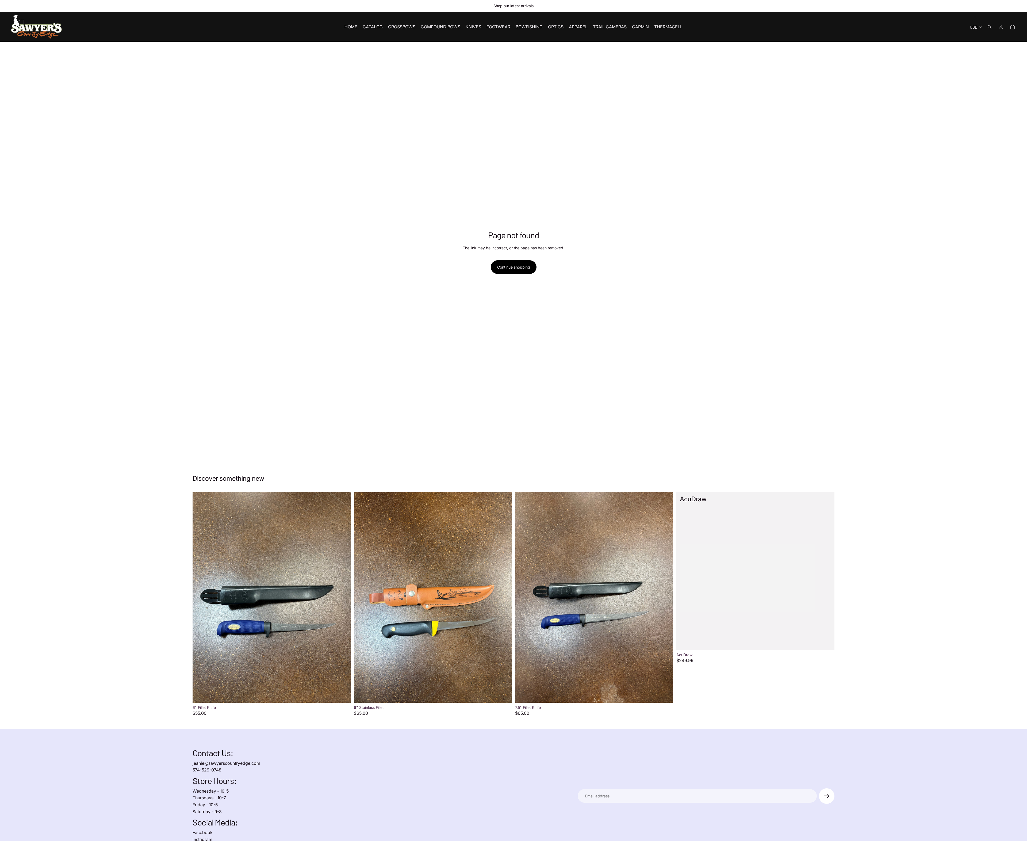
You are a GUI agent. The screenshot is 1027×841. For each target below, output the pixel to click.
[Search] (989, 27)
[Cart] (1012, 27)
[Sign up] (826, 796)
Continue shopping (513, 267)
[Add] (342, 694)
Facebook (203, 832)
